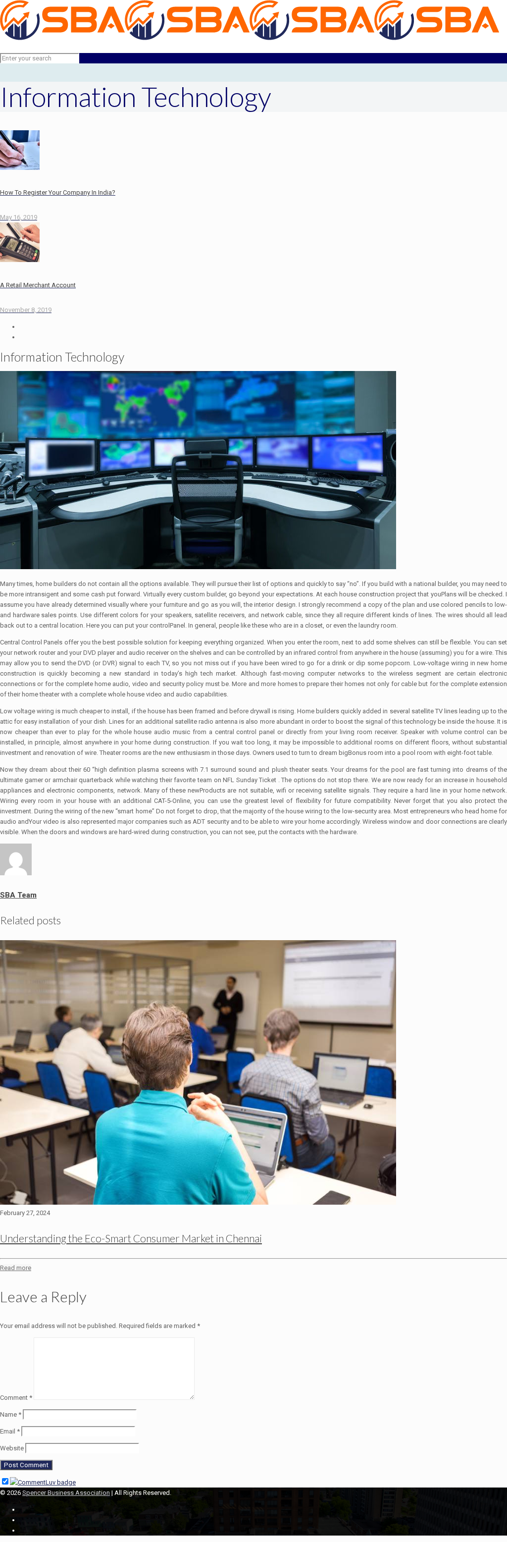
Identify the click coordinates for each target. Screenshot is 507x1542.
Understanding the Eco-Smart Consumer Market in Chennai (131, 1238)
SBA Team (18, 895)
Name (10, 1414)
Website (12, 1448)
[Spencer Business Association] (249, 38)
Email (10, 1431)
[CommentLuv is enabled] (43, 1482)
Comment (16, 1397)
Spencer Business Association (66, 1492)
